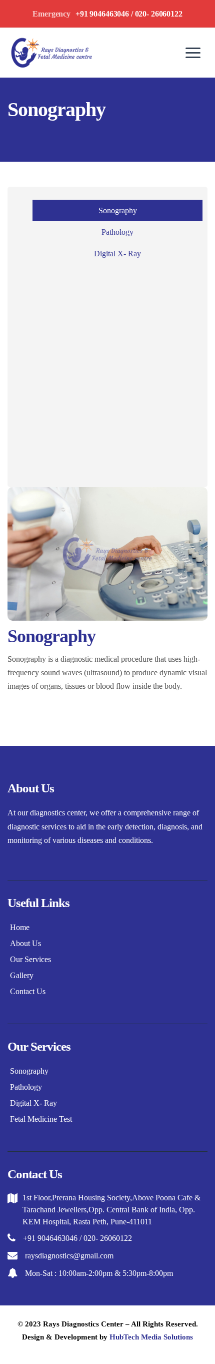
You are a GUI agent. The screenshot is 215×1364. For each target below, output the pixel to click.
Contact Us (28, 991)
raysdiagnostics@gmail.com (69, 1255)
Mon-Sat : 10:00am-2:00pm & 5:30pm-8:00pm (99, 1273)
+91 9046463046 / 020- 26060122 (77, 1238)
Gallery (22, 975)
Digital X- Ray (117, 253)
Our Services (30, 959)
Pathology (118, 232)
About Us (25, 943)
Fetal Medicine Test (41, 1119)
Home (20, 927)
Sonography (117, 210)
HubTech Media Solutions (151, 1337)
